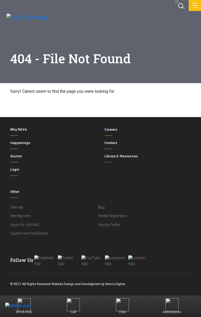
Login (14, 169)
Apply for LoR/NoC (25, 225)
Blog (101, 207)
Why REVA (18, 129)
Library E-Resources (121, 156)
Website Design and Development (76, 284)
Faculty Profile (109, 225)
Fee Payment (20, 216)
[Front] (27, 19)
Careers (110, 129)
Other (14, 192)
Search (180, 5)
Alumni (16, 156)
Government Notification (29, 233)
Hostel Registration (112, 216)
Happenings (20, 143)
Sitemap (16, 207)
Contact (110, 143)
